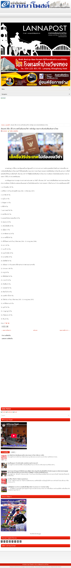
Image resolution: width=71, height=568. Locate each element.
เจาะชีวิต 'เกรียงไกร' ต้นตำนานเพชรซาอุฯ (18, 479)
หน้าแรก (35, 330)
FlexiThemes (18, 566)
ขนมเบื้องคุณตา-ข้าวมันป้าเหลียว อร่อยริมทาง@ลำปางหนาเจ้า (23, 463)
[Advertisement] (35, 111)
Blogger (39, 533)
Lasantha (32, 566)
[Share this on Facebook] (5, 323)
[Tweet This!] (7, 323)
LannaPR (7, 125)
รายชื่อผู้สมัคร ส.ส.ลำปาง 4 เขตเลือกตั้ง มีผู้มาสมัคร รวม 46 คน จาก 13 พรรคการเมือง (28, 487)
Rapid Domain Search (56, 566)
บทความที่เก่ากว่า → (65, 330)
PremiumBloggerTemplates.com (42, 566)
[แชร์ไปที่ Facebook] (7, 326)
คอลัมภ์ (13, 452)
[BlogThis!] (4, 326)
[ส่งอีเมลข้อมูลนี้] (2, 326)
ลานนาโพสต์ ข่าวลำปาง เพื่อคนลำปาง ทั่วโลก (37, 564)
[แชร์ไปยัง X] (6, 326)
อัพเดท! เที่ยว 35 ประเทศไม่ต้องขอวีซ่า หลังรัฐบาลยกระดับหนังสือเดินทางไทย (29, 128)
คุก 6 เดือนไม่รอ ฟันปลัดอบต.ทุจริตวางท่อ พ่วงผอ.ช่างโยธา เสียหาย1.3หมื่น (26, 455)
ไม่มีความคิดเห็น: (14, 131)
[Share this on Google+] (9, 323)
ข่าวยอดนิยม (5, 452)
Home (2, 125)
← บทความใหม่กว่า (6, 330)
